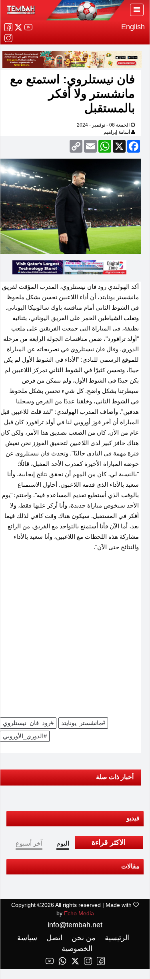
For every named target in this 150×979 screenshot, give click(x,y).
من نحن (83, 938)
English (133, 27)
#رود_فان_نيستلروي (28, 722)
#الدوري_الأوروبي (25, 736)
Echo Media (79, 913)
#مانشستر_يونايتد (83, 722)
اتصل (53, 938)
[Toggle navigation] (137, 10)
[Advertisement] (75, 637)
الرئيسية (116, 938)
